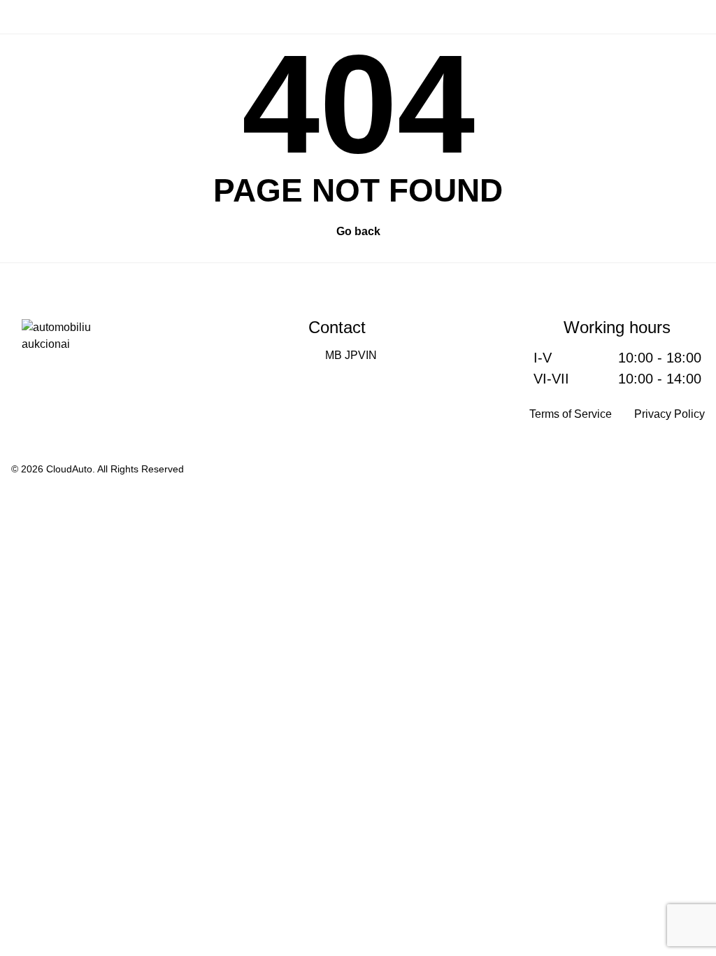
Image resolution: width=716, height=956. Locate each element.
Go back (358, 231)
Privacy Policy (669, 414)
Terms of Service (570, 414)
